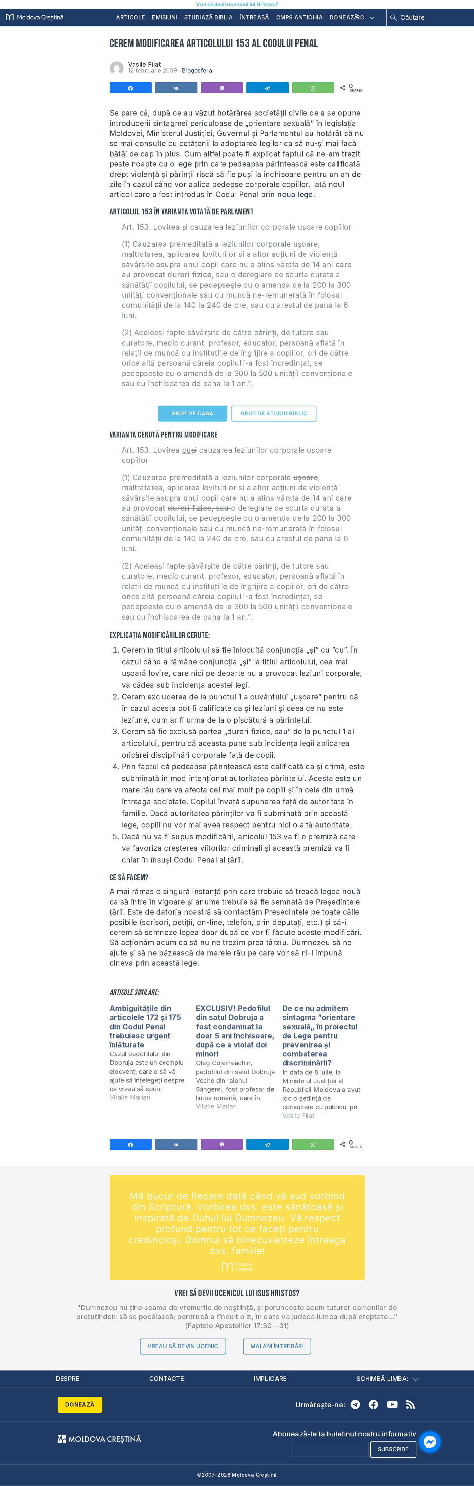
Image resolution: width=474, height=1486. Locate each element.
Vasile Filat (144, 64)
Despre (67, 1378)
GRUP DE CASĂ (192, 413)
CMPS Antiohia (299, 17)
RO (360, 17)
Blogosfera (197, 70)
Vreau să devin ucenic (182, 1346)
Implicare (270, 1378)
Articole (130, 17)
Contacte (166, 1378)
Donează (344, 17)
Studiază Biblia (208, 17)
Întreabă (254, 17)
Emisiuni (164, 17)
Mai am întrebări (277, 1346)
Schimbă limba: (383, 1378)
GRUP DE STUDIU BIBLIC (273, 413)
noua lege (295, 194)
